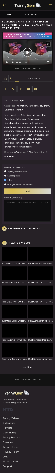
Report (35, 89)
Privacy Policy (11, 452)
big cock (39, 131)
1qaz (21, 100)
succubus (41, 115)
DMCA (6, 456)
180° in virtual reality (38, 135)
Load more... (27, 367)
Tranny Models (11, 437)
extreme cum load (26, 127)
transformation (12, 123)
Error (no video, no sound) (20, 184)
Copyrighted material (17, 171)
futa (23, 115)
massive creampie (24, 131)
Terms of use (10, 447)
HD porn (29, 143)
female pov (33, 119)
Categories (31, 15)
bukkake (9, 143)
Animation (22, 106)
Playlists (7, 428)
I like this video (5, 78)
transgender (11, 147)
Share (20, 89)
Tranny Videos (11, 418)
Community (9, 432)
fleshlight (10, 119)
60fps (28, 139)
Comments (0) (28, 89)
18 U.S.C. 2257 (10, 461)
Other (9, 180)
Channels (8, 442)
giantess (15, 115)
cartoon (19, 143)
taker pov (21, 119)
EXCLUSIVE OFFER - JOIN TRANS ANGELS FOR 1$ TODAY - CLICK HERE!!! (27, 35)
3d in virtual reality (14, 139)
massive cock (19, 135)
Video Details (13, 89)
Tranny (19, 110)
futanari (31, 115)
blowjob (37, 139)
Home (9, 15)
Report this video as (14, 168)
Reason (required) (13, 197)
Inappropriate (13, 176)
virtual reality (25, 147)
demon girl (27, 123)
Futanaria (33, 106)
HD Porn (44, 106)
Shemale (9, 110)
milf (37, 143)
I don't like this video (12, 78)
